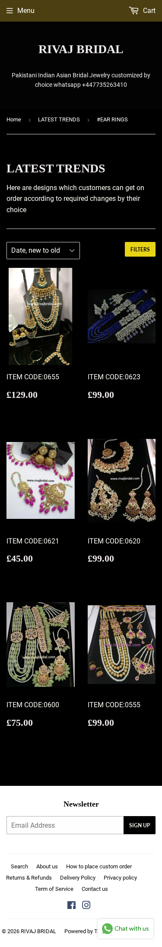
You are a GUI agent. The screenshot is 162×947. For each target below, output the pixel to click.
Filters (140, 249)
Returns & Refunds (29, 877)
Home (13, 119)
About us (47, 866)
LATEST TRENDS (59, 119)
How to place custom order (99, 866)
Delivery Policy (77, 877)
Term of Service (54, 889)
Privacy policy (120, 877)
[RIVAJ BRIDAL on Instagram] (86, 906)
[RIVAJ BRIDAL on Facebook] (71, 906)
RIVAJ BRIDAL (81, 49)
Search (19, 866)
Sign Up (139, 825)
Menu (26, 10)
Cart (148, 10)
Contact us (95, 889)
